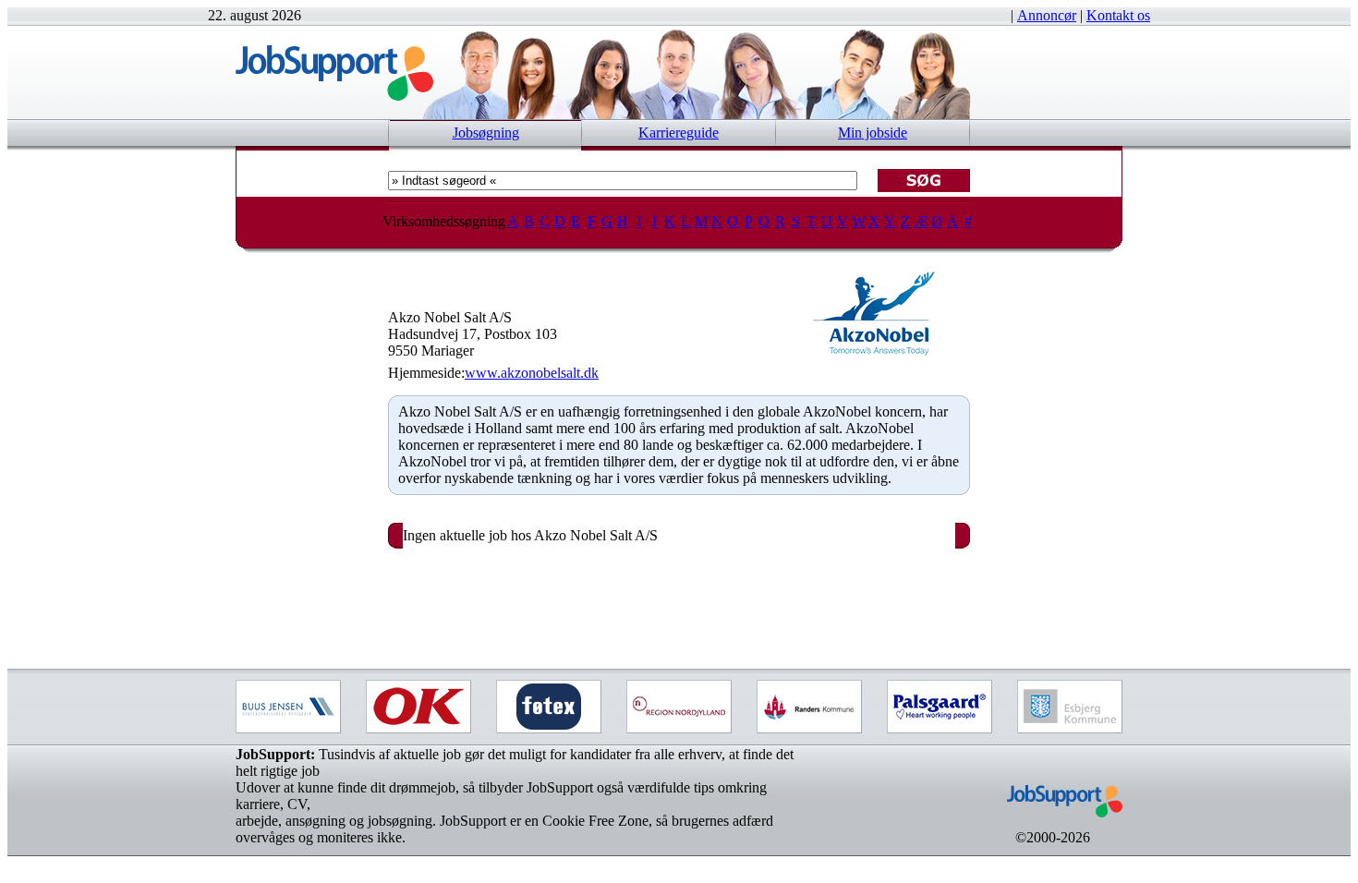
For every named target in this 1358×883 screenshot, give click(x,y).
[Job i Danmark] (1052, 824)
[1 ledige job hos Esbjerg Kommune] (1069, 706)
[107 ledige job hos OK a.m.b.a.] (418, 706)
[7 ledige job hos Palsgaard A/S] (939, 706)
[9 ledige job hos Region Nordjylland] (679, 706)
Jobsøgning (486, 132)
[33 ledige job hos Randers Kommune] (809, 706)
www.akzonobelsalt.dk (532, 373)
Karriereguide (678, 132)
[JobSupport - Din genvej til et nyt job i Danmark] (334, 95)
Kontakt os (1118, 15)
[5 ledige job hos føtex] (548, 706)
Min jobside (872, 132)
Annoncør (1046, 15)
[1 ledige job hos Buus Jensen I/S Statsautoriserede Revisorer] (288, 706)
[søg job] (924, 180)
